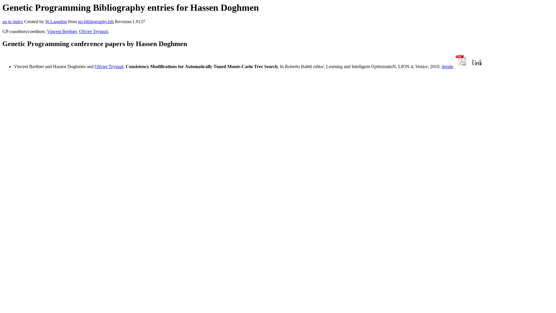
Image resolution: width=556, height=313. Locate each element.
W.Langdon (56, 21)
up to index (12, 21)
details (447, 66)
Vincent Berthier (62, 31)
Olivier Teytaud (93, 31)
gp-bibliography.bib (96, 21)
